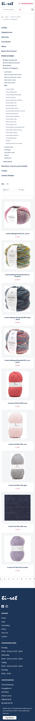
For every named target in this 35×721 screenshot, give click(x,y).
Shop (6, 17)
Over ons (4, 633)
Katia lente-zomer (9, 83)
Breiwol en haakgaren (10, 68)
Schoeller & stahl (9, 152)
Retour (3, 629)
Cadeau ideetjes (7, 175)
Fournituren (6, 42)
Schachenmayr (8, 147)
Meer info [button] (6, 713)
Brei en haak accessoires (11, 63)
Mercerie (5, 37)
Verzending (5, 625)
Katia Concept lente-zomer (12, 77)
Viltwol (6, 155)
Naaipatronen (6, 32)
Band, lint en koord (8, 51)
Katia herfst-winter (10, 80)
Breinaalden (7, 65)
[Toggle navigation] (32, 9)
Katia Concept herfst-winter (13, 74)
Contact (4, 636)
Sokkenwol (7, 158)
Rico (5, 85)
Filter (21, 190)
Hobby (4, 171)
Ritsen (3, 46)
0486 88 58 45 (6, 699)
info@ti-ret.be (6, 696)
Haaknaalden (7, 161)
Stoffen (4, 28)
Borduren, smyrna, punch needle (14, 166)
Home (3, 618)
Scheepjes (7, 150)
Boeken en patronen (10, 60)
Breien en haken (16, 17)
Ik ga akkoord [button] (10, 717)
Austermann (8, 72)
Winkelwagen (27, 4)
